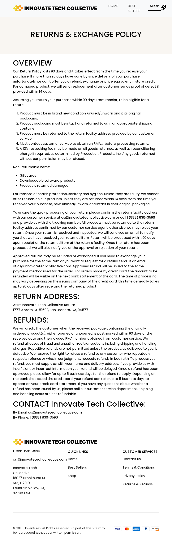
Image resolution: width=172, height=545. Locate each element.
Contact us (131, 459)
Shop (154, 5)
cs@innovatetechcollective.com (40, 459)
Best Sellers (134, 8)
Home (113, 5)
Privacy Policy (133, 475)
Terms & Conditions (138, 467)
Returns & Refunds (137, 484)
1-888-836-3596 (26, 451)
